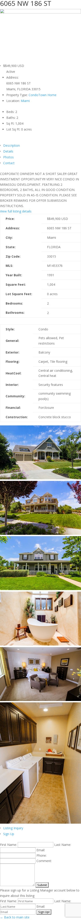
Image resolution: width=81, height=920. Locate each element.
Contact (9, 163)
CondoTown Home (42, 95)
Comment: (44, 861)
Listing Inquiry (13, 828)
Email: (40, 850)
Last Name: (62, 845)
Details (8, 151)
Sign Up (8, 834)
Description (11, 145)
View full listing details (16, 211)
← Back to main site (14, 917)
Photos (8, 157)
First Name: (8, 845)
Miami (25, 101)
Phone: (41, 855)
